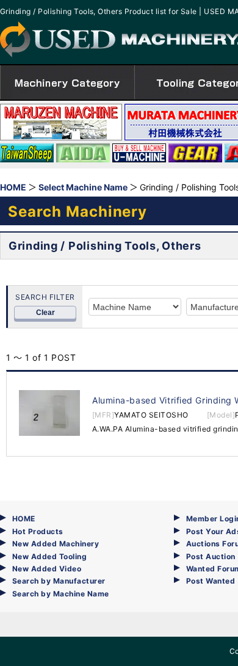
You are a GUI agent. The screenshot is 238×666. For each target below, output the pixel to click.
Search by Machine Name (60, 593)
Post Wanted (210, 580)
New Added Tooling (49, 556)
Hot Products (37, 531)
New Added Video (46, 568)
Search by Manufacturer (59, 580)
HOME (23, 518)
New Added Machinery (55, 543)
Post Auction (211, 556)
